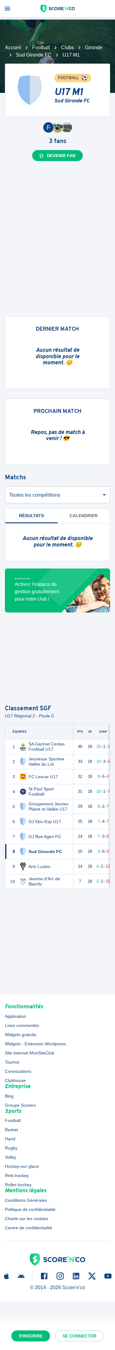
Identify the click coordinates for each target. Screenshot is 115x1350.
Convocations (18, 1071)
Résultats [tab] (31, 515)
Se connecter (79, 1335)
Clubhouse (15, 1080)
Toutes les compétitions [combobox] (34, 495)
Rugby (11, 1148)
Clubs (67, 47)
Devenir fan (61, 155)
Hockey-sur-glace (22, 1166)
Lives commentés (22, 1025)
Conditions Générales (26, 1200)
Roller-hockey (18, 1184)
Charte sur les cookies (26, 1218)
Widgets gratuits (20, 1034)
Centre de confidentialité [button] (28, 1227)
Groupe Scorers (20, 1105)
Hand (10, 1138)
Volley (10, 1157)
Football (41, 47)
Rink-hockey (17, 1175)
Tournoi (12, 1062)
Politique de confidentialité (30, 1209)
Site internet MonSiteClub (29, 1052)
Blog (9, 1096)
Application (15, 1016)
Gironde (93, 47)
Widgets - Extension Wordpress (35, 1043)
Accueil (13, 47)
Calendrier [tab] (84, 515)
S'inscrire (31, 1335)
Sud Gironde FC (34, 54)
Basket (11, 1129)
